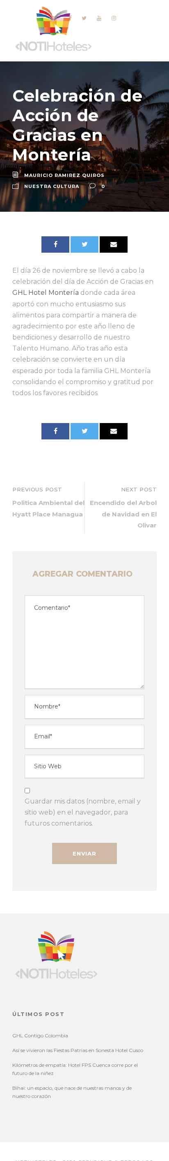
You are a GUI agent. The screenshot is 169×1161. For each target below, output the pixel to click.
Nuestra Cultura (51, 186)
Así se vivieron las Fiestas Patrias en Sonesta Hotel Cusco (77, 1050)
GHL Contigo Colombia (40, 1035)
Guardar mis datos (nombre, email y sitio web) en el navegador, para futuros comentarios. (83, 812)
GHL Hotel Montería (45, 292)
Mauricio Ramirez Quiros (64, 175)
